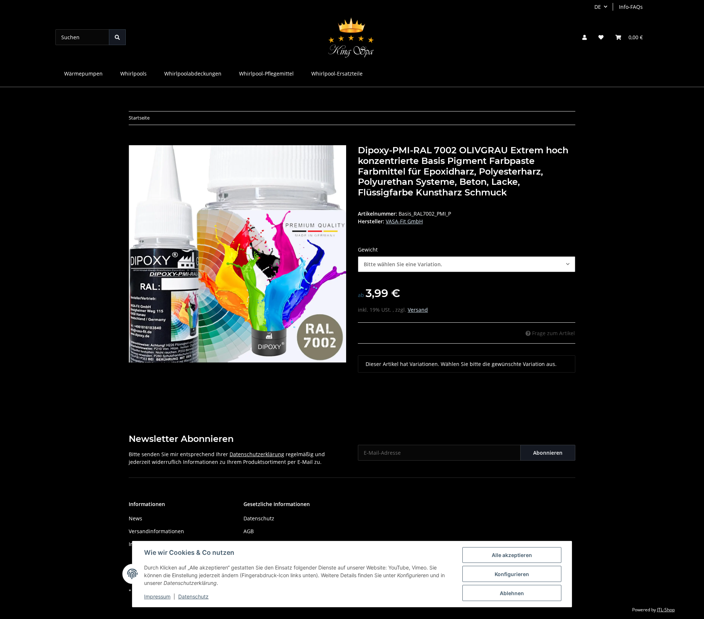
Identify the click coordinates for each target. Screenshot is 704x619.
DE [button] (597, 6)
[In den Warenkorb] (134, 141)
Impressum (157, 596)
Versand (418, 309)
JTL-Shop (666, 610)
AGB (248, 531)
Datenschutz (193, 596)
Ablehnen (512, 593)
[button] (584, 37)
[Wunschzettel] (601, 37)
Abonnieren (547, 452)
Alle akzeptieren (512, 555)
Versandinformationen (156, 531)
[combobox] (466, 264)
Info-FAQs (631, 6)
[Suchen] (117, 37)
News (135, 518)
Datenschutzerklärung (257, 454)
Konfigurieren (512, 574)
